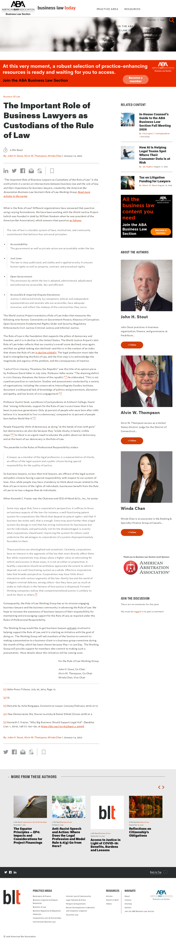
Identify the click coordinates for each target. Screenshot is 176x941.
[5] (5, 722)
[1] (4, 689)
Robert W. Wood (149, 185)
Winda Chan (55, 155)
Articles (109, 896)
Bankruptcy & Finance (42, 896)
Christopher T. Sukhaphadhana (156, 134)
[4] (5, 714)
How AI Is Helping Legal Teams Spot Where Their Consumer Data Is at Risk (154, 154)
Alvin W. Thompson (35, 155)
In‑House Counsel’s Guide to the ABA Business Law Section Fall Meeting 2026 (155, 121)
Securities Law (72, 915)
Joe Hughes (147, 167)
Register (151, 20)
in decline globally (46, 352)
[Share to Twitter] (14, 170)
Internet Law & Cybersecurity (78, 896)
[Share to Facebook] (22, 170)
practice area (107, 9)
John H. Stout (15, 155)
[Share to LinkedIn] (5, 170)
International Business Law (44, 922)
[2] (5, 697)
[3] (5, 705)
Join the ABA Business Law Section (139, 911)
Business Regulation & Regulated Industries (46, 912)
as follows (75, 220)
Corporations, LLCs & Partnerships (47, 918)
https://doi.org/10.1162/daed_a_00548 (62, 726)
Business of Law (11, 96)
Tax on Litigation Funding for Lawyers (154, 179)
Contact (128, 900)
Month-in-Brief (112, 900)
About (127, 896)
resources (132, 9)
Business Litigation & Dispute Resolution (45, 901)
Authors (128, 907)
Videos (109, 904)
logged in (139, 611)
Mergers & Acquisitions (76, 904)
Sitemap (128, 904)
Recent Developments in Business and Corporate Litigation (80, 909)
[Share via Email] (31, 170)
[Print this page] (39, 170)
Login (163, 20)
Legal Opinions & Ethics (76, 900)
